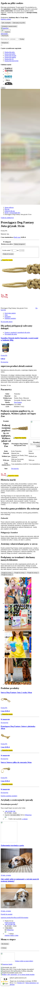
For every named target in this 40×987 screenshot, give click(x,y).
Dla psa (7, 209)
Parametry (8, 316)
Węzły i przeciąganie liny (12, 212)
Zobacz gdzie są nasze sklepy (24, 961)
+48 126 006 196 (10, 811)
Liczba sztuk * (7, 250)
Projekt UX (20, 983)
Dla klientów (5, 944)
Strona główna (9, 207)
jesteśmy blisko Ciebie (11, 935)
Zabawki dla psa (10, 211)
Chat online (8, 928)
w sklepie (25, 819)
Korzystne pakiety (10, 313)
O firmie (4, 948)
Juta (8, 234)
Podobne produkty (10, 318)
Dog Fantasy (18, 402)
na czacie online (15, 815)
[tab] (17, 332)
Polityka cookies (6, 19)
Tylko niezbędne (6, 22)
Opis (6, 315)
